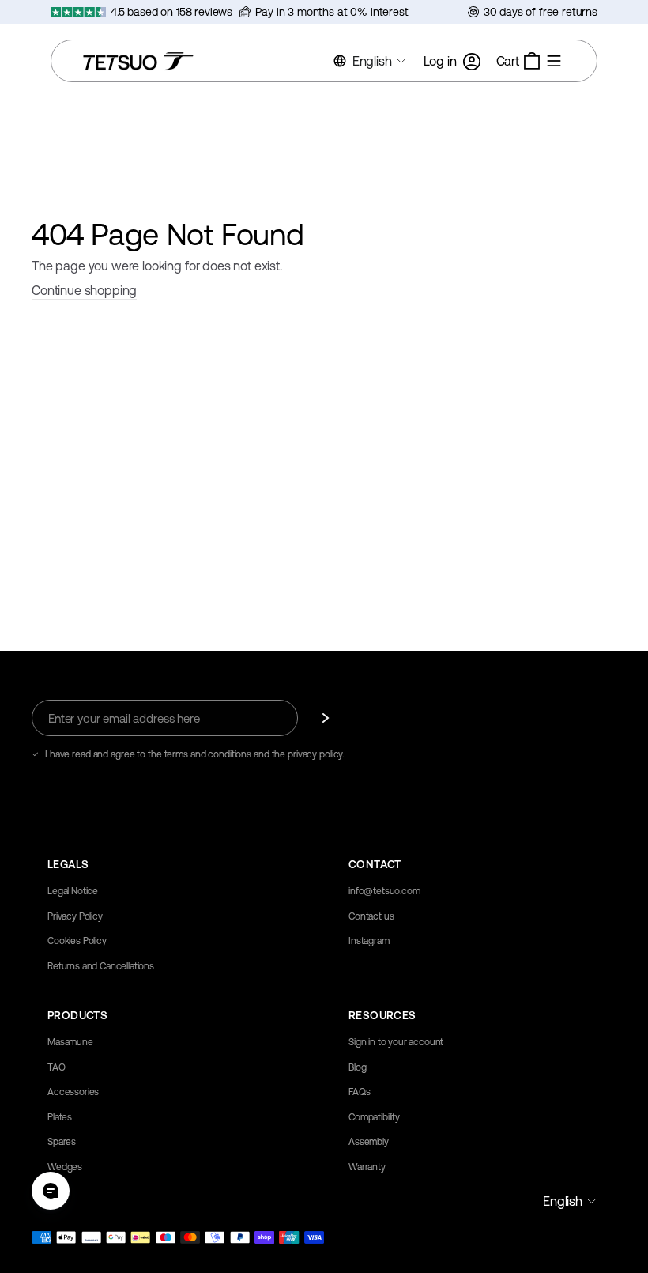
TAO (56, 1067)
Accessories (73, 1091)
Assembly (368, 1141)
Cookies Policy (77, 940)
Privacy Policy (75, 916)
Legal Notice (72, 891)
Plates (59, 1117)
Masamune (70, 1042)
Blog (357, 1067)
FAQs (359, 1091)
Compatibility (374, 1117)
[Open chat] (51, 1191)
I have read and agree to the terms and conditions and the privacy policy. (194, 754)
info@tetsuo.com (384, 891)
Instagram (369, 940)
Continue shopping (84, 290)
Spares (61, 1141)
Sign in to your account (395, 1042)
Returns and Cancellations (100, 966)
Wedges (64, 1167)
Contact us (371, 916)
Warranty (367, 1167)
